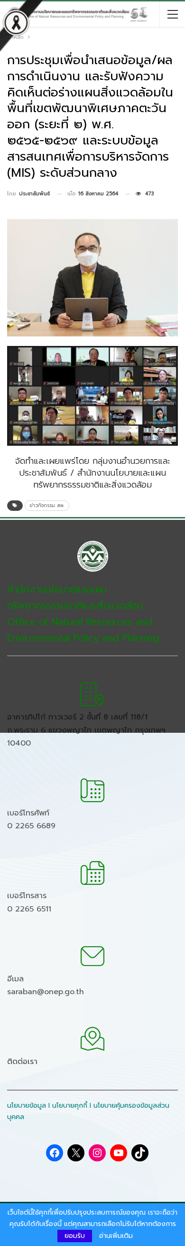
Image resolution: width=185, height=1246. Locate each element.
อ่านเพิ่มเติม (116, 1236)
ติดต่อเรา (22, 1061)
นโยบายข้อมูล (26, 1106)
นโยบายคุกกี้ (69, 1106)
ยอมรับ (75, 1236)
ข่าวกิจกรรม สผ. (47, 505)
